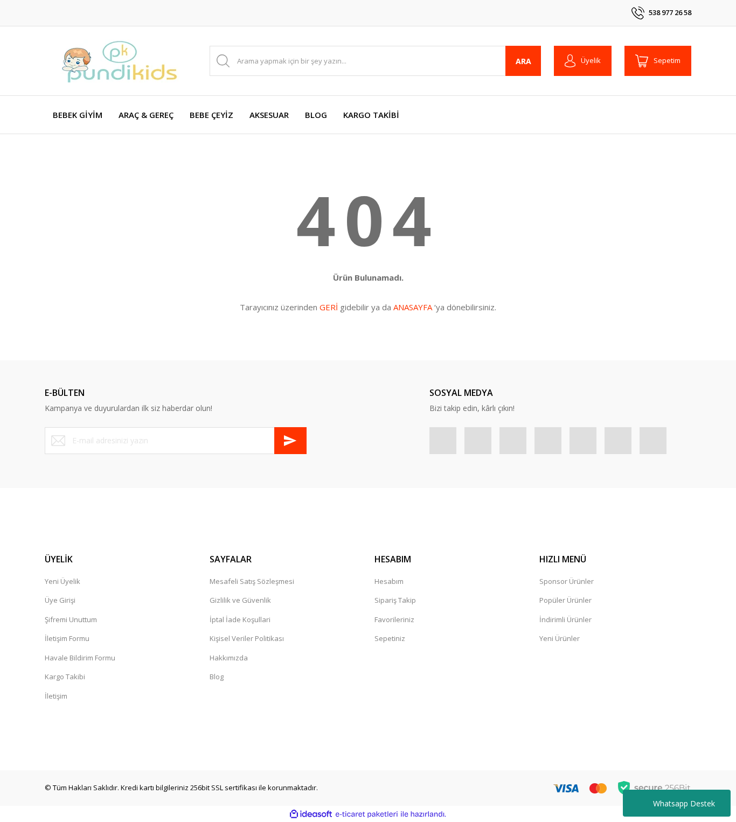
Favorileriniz (394, 619)
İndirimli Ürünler (565, 619)
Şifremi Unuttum (71, 619)
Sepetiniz (389, 638)
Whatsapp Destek (684, 803)
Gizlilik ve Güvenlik (240, 600)
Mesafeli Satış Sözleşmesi (252, 581)
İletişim (56, 696)
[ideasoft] (310, 814)
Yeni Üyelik (62, 581)
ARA (523, 61)
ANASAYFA (412, 307)
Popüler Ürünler (565, 600)
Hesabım (389, 581)
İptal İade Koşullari (240, 619)
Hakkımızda (229, 658)
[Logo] (120, 60)
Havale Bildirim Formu (80, 658)
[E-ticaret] (366, 814)
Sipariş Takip (395, 600)
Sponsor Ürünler (566, 581)
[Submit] (290, 440)
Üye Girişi (60, 600)
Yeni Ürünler (559, 638)
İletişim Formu (67, 638)
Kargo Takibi (65, 676)
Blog (217, 676)
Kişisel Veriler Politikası (247, 638)
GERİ (329, 307)
